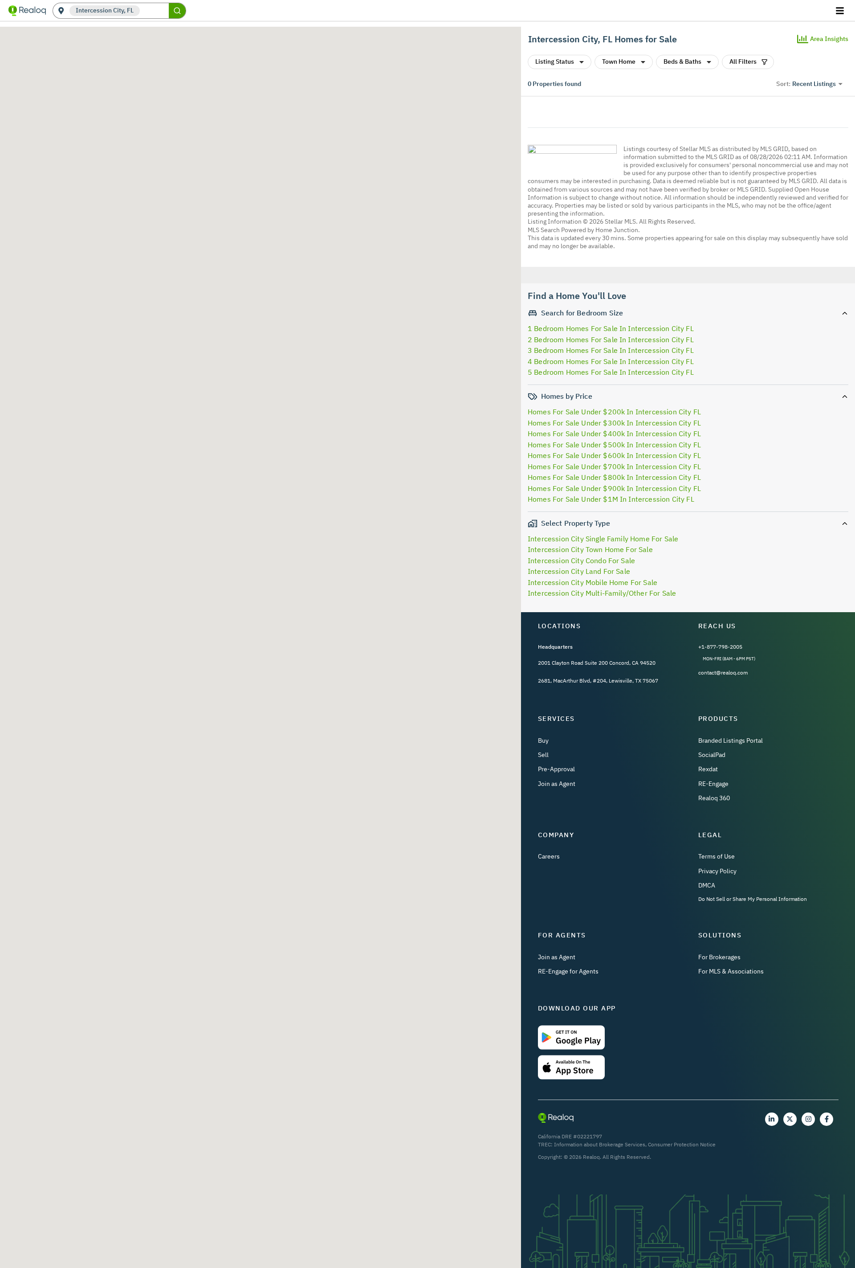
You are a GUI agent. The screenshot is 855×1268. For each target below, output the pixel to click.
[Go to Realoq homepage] (27, 10)
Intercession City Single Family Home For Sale (603, 538)
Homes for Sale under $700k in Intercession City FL (614, 466)
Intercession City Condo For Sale (581, 560)
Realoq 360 (714, 798)
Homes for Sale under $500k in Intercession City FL (614, 444)
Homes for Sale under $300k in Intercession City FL (614, 422)
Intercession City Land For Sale (579, 571)
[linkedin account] (771, 1119)
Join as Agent (556, 784)
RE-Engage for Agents (568, 971)
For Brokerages (719, 957)
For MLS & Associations (731, 971)
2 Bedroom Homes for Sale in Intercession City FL (611, 339)
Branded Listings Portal (730, 740)
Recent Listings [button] (814, 84)
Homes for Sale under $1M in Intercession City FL (611, 499)
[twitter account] (790, 1119)
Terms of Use (716, 856)
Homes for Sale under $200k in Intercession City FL (614, 411)
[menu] (841, 10)
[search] (177, 10)
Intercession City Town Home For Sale (590, 549)
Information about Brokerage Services (599, 1144)
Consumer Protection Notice (682, 1144)
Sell (543, 755)
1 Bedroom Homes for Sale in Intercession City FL (611, 328)
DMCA (706, 885)
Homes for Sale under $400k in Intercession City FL (614, 433)
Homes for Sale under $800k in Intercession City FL (614, 477)
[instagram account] (808, 1119)
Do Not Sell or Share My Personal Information (752, 899)
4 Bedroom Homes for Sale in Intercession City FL (611, 361)
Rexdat (708, 769)
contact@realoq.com (723, 672)
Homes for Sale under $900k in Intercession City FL (614, 488)
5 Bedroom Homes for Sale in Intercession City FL (611, 372)
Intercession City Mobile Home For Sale (592, 582)
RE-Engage (713, 784)
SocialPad (711, 755)
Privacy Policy (717, 871)
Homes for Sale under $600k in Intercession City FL (614, 455)
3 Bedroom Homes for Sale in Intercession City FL (611, 350)
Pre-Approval (556, 769)
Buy (543, 740)
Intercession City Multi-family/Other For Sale (602, 593)
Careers (549, 856)
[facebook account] (826, 1119)
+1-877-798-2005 (720, 646)
